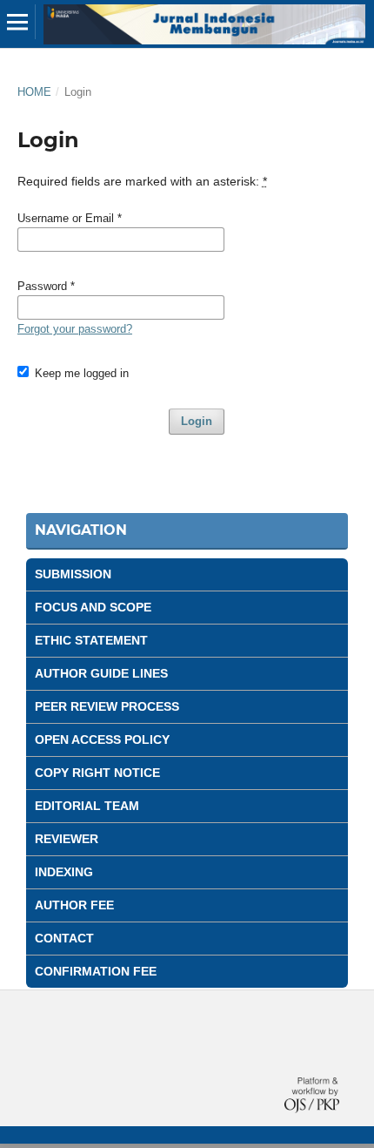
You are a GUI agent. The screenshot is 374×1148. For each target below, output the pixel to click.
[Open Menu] (17, 21)
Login (196, 421)
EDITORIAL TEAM (87, 806)
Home (34, 91)
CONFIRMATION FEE (96, 971)
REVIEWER (66, 839)
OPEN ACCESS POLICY (102, 739)
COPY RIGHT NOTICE (97, 773)
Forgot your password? (74, 328)
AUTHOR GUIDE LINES (101, 673)
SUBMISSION (73, 574)
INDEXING (64, 872)
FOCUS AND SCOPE (93, 607)
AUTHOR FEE (74, 905)
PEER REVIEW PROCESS (107, 706)
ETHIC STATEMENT (91, 640)
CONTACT (64, 938)
